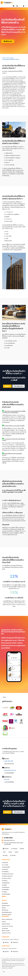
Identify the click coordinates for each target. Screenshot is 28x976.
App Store (6, 942)
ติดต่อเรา (7, 386)
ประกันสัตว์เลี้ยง (5, 889)
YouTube (10, 852)
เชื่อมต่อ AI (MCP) (6, 930)
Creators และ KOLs (6, 933)
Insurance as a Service (7, 926)
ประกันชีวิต (4, 885)
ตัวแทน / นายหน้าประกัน (7, 919)
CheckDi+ (14, 855)
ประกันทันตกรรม (5, 887)
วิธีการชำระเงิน (5, 910)
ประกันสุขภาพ (5, 869)
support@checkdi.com (10, 770)
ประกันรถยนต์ (5, 862)
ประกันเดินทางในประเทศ (7, 876)
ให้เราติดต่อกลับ (18, 386)
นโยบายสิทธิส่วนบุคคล (7, 912)
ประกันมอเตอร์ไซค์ (6, 867)
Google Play (15, 942)
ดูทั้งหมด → (4, 896)
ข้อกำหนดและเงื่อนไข (6, 914)
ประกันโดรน (4, 892)
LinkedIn (16, 852)
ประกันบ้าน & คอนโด (6, 878)
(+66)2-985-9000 (8, 761)
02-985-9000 (8, 838)
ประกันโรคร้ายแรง (6, 883)
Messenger (5, 855)
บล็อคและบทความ (6, 905)
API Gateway (5, 928)
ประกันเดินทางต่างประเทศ (7, 874)
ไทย (4, 972)
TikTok (4, 852)
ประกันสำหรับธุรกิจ (6, 894)
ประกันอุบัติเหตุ (5, 871)
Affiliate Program (6, 924)
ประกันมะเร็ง (4, 880)
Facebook (22, 848)
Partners (4, 921)
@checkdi (6, 779)
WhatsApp (15, 848)
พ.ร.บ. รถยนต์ (5, 865)
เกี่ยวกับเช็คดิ (5, 903)
